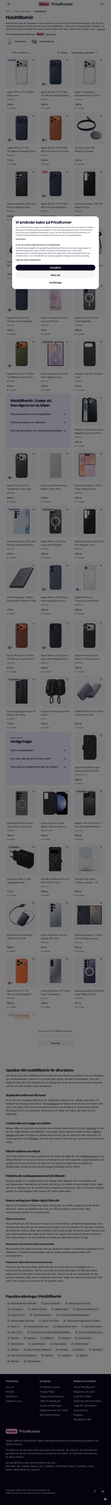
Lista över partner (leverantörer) (28, 260)
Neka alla (55, 275)
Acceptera (55, 267)
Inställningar (55, 282)
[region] (55, 252)
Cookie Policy (21, 239)
